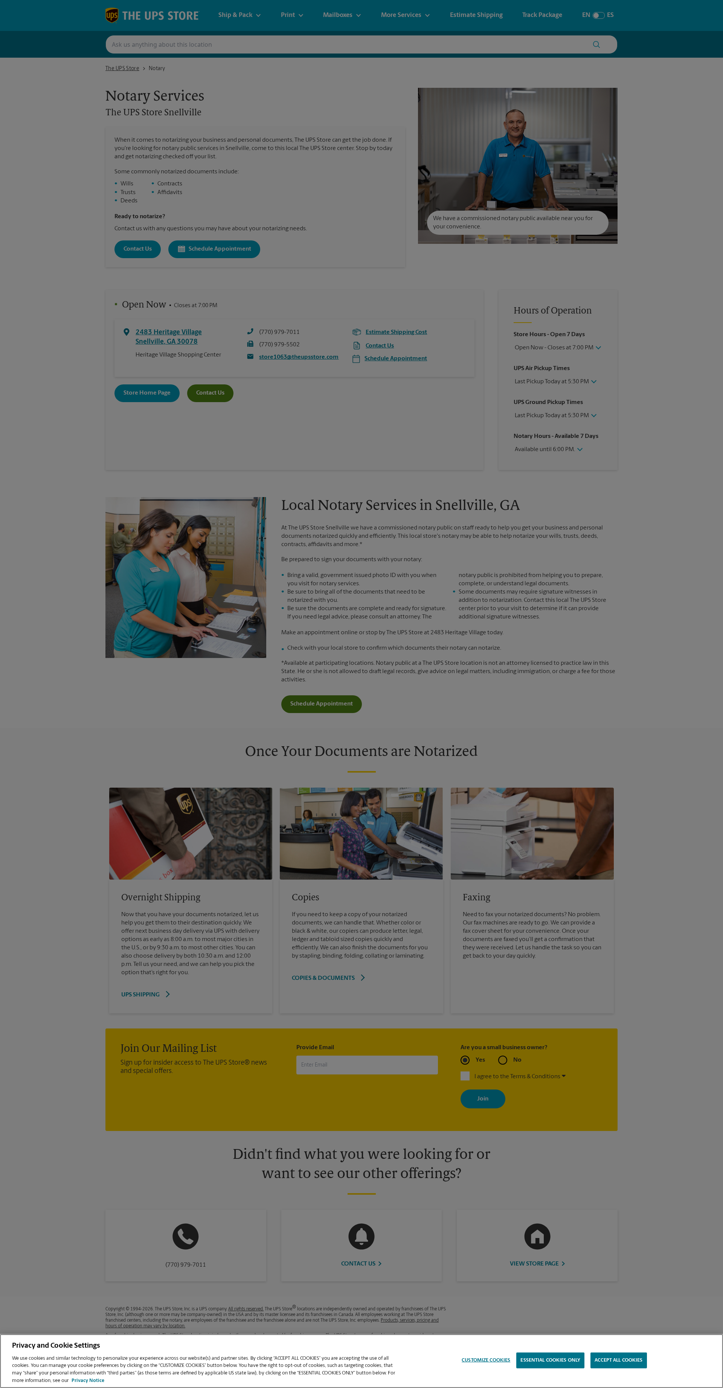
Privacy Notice (88, 1380)
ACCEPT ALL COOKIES (618, 1360)
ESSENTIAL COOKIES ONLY (550, 1360)
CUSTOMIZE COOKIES (486, 1360)
